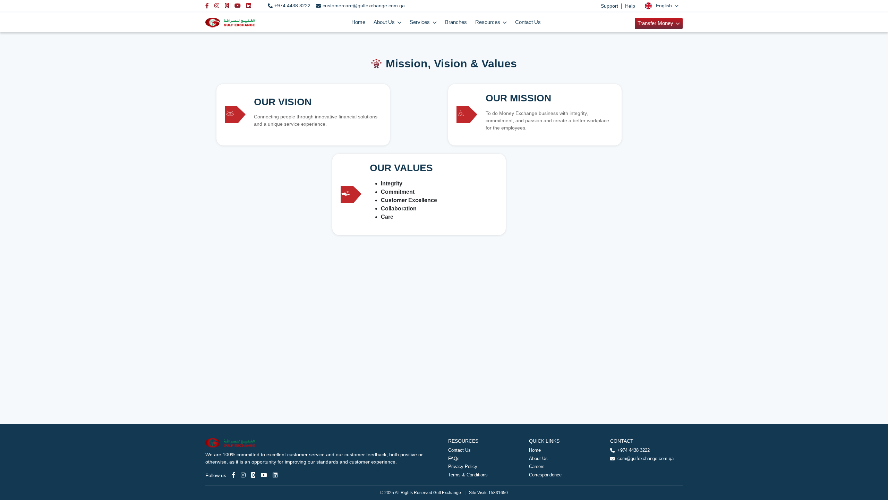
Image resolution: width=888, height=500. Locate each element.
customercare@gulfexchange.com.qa (364, 5)
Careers (537, 466)
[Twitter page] (253, 475)
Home (358, 22)
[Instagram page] (243, 475)
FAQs (454, 458)
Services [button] (420, 22)
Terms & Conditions (468, 474)
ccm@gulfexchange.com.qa (645, 458)
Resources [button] (488, 22)
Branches (456, 22)
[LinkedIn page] (275, 475)
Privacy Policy (462, 466)
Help (630, 6)
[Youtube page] (264, 475)
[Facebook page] (233, 475)
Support (609, 6)
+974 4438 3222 (292, 5)
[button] (662, 5)
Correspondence (545, 474)
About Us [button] (385, 22)
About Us (538, 458)
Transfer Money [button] (656, 23)
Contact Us (528, 22)
